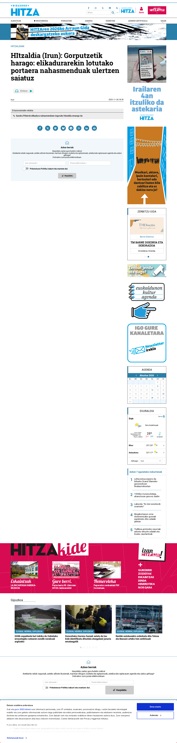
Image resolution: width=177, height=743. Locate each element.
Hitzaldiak (17, 46)
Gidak (163, 21)
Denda (142, 580)
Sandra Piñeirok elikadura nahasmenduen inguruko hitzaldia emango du (49, 116)
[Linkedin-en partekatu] (86, 128)
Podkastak (66, 21)
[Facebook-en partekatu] (40, 128)
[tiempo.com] (164, 416)
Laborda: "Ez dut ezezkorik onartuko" (147, 505)
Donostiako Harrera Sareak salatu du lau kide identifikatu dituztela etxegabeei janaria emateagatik (88, 639)
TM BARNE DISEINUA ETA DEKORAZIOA (147, 244)
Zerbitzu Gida (146, 211)
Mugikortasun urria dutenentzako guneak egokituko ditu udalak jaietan (145, 518)
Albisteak (16, 21)
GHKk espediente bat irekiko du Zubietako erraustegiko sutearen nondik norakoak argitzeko (36, 639)
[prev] (136, 375)
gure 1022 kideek (23, 709)
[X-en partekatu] (47, 128)
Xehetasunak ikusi (15, 738)
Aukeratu (154, 715)
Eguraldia (147, 411)
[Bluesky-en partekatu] (63, 128)
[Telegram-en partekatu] (71, 128)
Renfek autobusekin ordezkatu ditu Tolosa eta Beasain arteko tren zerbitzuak (137, 637)
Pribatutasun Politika (38, 169)
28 (152, 398)
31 (154, 382)
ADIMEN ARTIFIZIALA (137, 21)
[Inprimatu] (94, 128)
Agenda (89, 21)
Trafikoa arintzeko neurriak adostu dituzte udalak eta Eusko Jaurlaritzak (147, 531)
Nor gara (145, 587)
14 (152, 390)
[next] (157, 375)
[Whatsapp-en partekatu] (78, 128)
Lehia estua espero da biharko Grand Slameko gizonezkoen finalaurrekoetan (145, 483)
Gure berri (145, 570)
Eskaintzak (146, 577)
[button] (150, 461)
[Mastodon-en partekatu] (55, 128)
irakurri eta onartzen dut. (49, 169)
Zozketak (110, 21)
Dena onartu (155, 707)
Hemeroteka (146, 584)
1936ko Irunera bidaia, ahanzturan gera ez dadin (147, 495)
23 (163, 394)
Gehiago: (134, 461)
